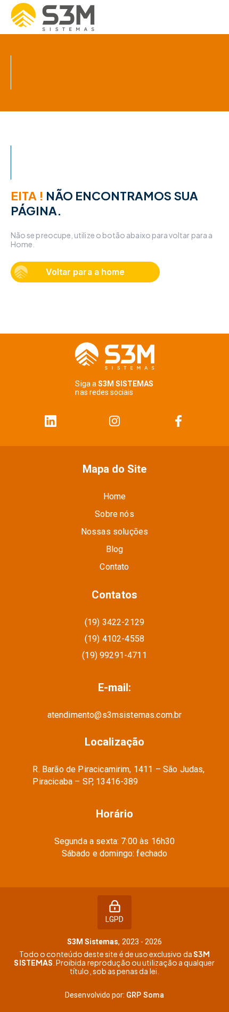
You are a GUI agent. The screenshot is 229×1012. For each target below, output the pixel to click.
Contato (114, 567)
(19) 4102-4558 (114, 639)
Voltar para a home (85, 271)
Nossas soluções (114, 532)
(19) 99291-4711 (114, 655)
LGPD (114, 919)
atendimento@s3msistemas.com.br (114, 715)
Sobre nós (114, 514)
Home (114, 496)
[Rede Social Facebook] (178, 421)
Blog (115, 549)
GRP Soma (144, 995)
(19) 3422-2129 (114, 622)
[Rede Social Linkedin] (51, 421)
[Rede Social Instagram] (114, 421)
